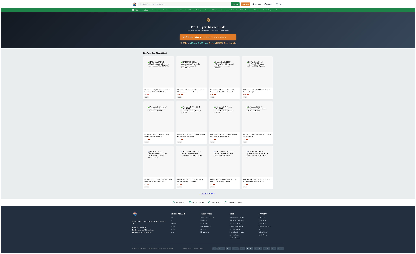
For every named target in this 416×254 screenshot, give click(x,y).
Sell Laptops (256, 10)
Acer (172, 232)
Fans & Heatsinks (205, 226)
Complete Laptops (168, 10)
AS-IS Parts (215, 10)
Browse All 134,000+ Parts (218, 43)
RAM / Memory (244, 10)
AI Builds (179, 10)
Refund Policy (263, 232)
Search (235, 4)
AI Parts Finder (234, 235)
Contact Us (279, 10)
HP (172, 220)
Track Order (262, 223)
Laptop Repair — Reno (237, 232)
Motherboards (233, 10)
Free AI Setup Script (236, 223)
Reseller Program (268, 10)
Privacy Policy (187, 248)
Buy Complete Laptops (237, 217)
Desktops (199, 10)
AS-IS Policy (263, 235)
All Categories (141, 10)
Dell (172, 217)
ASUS (173, 229)
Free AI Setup (189, 10)
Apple (173, 226)
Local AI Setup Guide (236, 226)
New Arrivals (156, 10)
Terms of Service (198, 248)
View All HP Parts (207, 194)
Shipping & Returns (265, 226)
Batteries (203, 229)
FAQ (260, 229)
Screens (223, 10)
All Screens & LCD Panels (198, 43)
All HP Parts (184, 43)
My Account (262, 220)
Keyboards (203, 220)
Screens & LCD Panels (207, 217)
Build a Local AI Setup (237, 220)
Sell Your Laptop (235, 229)
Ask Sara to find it (206, 37)
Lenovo (173, 223)
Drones (207, 10)
